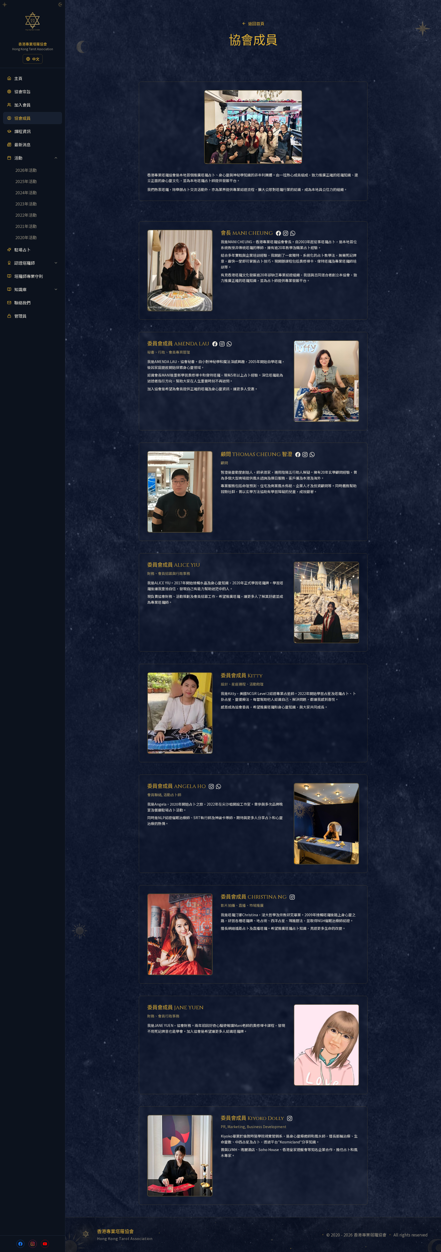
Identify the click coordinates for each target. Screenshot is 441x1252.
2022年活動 (26, 215)
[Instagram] (285, 233)
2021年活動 (26, 226)
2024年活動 (26, 192)
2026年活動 (26, 170)
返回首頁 (256, 23)
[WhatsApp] (292, 233)
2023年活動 (26, 204)
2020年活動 (26, 237)
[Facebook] (278, 233)
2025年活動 (26, 181)
